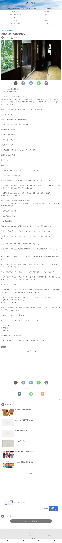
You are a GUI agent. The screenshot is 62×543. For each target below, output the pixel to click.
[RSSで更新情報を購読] (42, 394)
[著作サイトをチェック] (19, 394)
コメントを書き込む (31, 521)
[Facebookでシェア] (23, 83)
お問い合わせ (51, 535)
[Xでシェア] (16, 83)
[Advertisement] (31, 363)
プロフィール (31, 535)
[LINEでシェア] (39, 83)
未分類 (4, 347)
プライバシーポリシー (31, 538)
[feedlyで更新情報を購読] (31, 394)
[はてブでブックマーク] (31, 83)
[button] (46, 83)
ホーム (10, 535)
